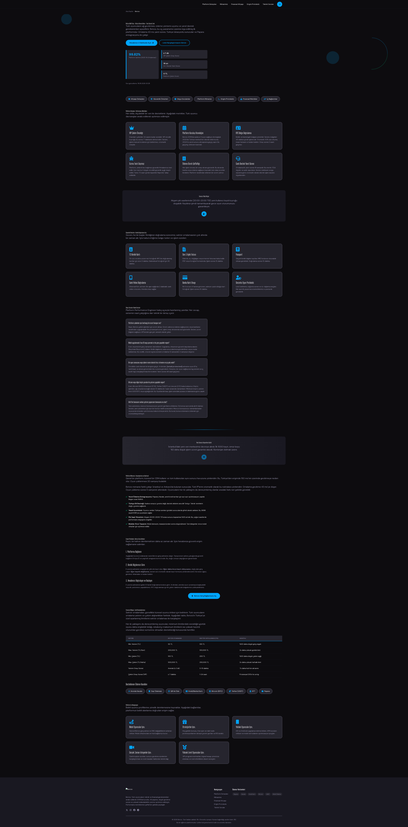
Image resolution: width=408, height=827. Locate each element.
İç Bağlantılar (272, 99)
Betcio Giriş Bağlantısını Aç (205, 596)
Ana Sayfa (129, 11)
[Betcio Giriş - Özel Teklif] (204, 457)
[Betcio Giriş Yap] (279, 4)
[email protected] (174, 366)
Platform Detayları (209, 4)
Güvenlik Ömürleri (160, 99)
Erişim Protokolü (253, 4)
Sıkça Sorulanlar (183, 99)
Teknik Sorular (268, 4)
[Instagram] (131, 810)
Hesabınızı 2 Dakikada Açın (140, 43)
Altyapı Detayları (137, 99)
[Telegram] (138, 810)
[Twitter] (127, 810)
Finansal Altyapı (237, 4)
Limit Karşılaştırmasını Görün (174, 43)
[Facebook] (134, 810)
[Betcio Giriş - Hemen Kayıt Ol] (204, 213)
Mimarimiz (224, 4)
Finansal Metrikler (250, 99)
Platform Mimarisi (205, 99)
